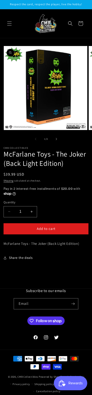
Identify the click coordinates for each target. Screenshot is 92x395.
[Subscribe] (73, 303)
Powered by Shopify (51, 376)
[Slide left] (35, 139)
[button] (9, 23)
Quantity (9, 202)
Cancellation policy (48, 391)
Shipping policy (44, 384)
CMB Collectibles (28, 376)
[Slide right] (56, 139)
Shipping (8, 180)
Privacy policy (21, 384)
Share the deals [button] (21, 258)
